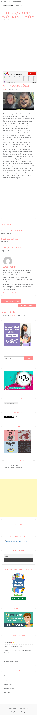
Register (6, 676)
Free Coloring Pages (17, 2)
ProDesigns (22, 712)
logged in (13, 315)
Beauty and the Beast (9, 239)
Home (3, 2)
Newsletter (8, 5)
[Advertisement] (18, 49)
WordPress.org (8, 692)
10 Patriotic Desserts (26, 305)
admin (5, 89)
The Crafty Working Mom (18, 15)
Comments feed (9, 688)
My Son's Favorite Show (11, 301)
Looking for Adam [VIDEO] (11, 248)
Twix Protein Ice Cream (11, 661)
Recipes (19, 5)
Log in (6, 680)
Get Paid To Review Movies (11, 230)
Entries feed (7, 684)
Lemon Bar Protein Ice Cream (13, 646)
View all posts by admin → (11, 293)
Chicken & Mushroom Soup (12, 657)
